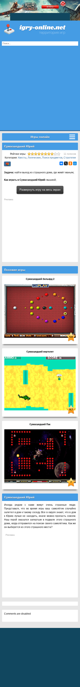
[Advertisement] (40, 90)
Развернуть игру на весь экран (40, 189)
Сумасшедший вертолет (40, 351)
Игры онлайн (40, 29)
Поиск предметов (52, 157)
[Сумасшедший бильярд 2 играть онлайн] (40, 310)
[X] (66, 163)
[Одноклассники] (70, 163)
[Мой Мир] (75, 163)
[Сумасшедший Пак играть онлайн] (40, 456)
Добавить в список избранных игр (7, 164)
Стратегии (70, 157)
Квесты (22, 157)
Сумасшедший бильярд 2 (40, 279)
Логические (34, 157)
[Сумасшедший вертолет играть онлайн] (40, 383)
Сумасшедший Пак (40, 424)
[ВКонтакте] (61, 163)
